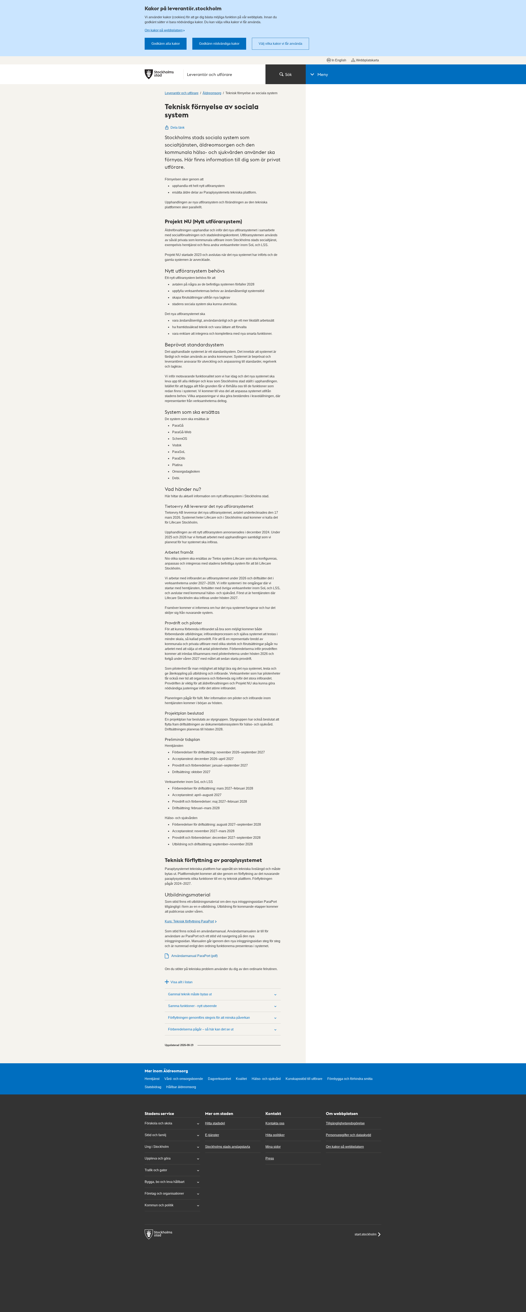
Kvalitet (241, 1079)
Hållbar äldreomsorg (181, 1087)
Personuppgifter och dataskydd (348, 1135)
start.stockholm (365, 1234)
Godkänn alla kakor (165, 43)
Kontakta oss (274, 1123)
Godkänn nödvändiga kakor (219, 43)
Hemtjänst (152, 1079)
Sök (288, 74)
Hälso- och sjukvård (266, 1079)
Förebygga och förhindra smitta (350, 1079)
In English (339, 60)
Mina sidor (273, 1146)
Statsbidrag (153, 1087)
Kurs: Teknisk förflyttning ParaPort (189, 921)
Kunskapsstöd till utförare (304, 1079)
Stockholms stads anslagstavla (227, 1146)
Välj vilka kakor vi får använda (280, 43)
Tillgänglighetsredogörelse (345, 1123)
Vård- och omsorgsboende (183, 1079)
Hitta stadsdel (215, 1123)
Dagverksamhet (219, 1079)
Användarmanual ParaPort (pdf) (194, 956)
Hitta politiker (275, 1135)
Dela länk (178, 127)
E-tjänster (212, 1135)
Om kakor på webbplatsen (164, 30)
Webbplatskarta (367, 60)
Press (269, 1158)
